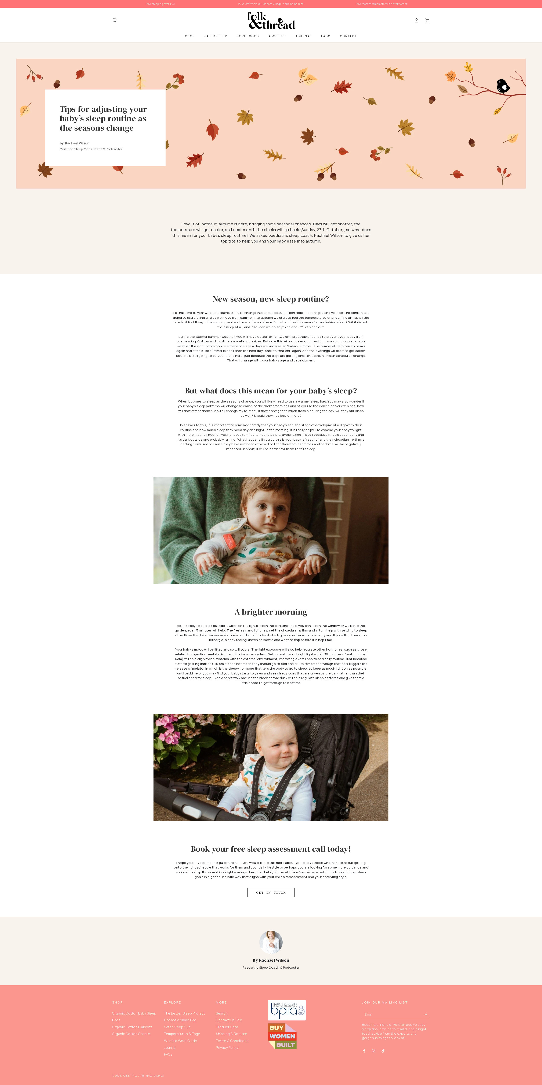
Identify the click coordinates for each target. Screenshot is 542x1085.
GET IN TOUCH (271, 893)
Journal (170, 1047)
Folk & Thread (131, 1075)
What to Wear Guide (180, 1040)
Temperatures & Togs (182, 1033)
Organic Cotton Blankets (132, 1027)
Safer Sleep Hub (177, 1027)
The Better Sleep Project (184, 1013)
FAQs (168, 1054)
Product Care (227, 1027)
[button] (114, 20)
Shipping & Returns (231, 1033)
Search (222, 1013)
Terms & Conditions (232, 1040)
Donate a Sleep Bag (180, 1020)
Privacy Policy (227, 1047)
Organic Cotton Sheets (131, 1033)
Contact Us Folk (229, 1020)
